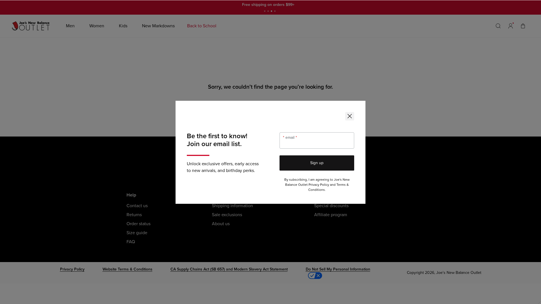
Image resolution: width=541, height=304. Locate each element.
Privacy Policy (319, 185)
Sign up (316, 162)
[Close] (349, 116)
